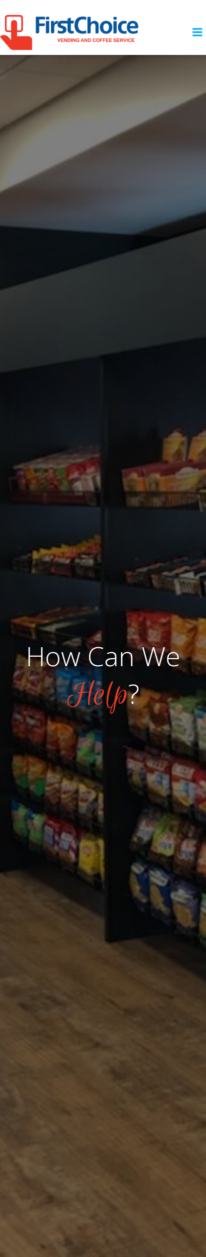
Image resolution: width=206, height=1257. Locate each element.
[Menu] (197, 32)
